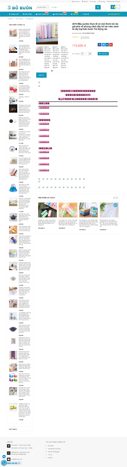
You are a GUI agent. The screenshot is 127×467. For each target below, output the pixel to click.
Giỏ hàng (102, 1)
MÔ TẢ (41, 75)
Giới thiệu (50, 446)
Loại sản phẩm (41, 7)
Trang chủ (14, 14)
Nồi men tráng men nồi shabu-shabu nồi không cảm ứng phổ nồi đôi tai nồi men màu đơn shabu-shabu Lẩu (24, 278)
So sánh (94, 1)
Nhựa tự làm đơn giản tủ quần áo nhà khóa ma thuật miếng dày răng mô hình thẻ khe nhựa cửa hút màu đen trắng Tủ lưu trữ (25, 122)
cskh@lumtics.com (17, 459)
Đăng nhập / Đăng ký (114, 1)
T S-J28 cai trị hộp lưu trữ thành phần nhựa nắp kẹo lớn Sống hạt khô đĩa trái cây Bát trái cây (24, 88)
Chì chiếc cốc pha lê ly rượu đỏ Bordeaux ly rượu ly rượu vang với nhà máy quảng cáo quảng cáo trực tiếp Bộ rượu (25, 136)
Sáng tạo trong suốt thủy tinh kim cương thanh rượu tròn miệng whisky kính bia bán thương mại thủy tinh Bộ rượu (24, 108)
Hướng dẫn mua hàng (54, 449)
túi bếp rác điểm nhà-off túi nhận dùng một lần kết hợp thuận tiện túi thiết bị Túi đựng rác (47, 222)
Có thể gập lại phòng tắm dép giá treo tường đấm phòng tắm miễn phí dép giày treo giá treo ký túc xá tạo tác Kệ (25, 316)
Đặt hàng (104, 53)
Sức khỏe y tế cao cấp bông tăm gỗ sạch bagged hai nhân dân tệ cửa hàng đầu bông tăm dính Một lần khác (24, 303)
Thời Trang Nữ (43, 14)
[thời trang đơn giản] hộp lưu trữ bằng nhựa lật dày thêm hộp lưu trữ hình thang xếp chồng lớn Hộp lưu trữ (25, 253)
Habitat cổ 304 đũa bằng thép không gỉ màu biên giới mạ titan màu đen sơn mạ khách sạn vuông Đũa (24, 291)
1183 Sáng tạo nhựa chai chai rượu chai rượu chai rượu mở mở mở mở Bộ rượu (25, 228)
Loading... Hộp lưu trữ (24, 97)
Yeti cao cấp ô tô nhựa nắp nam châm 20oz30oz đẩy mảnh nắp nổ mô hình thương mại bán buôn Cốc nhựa (25, 149)
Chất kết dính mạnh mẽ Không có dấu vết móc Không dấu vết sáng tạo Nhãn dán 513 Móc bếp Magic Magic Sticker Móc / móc (24, 392)
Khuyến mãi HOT (114, 14)
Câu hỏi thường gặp (53, 452)
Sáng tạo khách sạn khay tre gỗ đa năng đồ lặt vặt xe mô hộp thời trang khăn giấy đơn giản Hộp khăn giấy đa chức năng (25, 266)
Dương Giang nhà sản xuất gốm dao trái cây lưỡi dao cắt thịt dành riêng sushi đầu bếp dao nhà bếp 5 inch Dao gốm (24, 49)
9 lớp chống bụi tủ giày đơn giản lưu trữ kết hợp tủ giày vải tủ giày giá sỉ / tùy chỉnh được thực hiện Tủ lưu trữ (25, 355)
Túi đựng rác (29, 19)
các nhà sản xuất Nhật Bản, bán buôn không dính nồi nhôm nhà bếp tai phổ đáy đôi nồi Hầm (25, 217)
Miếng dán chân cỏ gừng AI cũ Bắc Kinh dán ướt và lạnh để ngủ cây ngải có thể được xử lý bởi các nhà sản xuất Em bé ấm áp (24, 342)
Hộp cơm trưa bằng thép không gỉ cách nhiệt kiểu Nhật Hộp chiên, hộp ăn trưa (24, 366)
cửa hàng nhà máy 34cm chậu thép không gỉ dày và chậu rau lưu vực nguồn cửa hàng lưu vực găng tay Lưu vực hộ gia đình (25, 76)
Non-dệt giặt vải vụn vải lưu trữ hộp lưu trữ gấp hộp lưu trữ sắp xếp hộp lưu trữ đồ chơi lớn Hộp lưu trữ (24, 62)
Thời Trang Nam (60, 14)
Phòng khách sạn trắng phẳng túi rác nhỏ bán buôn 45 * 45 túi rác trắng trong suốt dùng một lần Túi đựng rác (108, 223)
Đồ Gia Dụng (19, 19)
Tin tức (75, 14)
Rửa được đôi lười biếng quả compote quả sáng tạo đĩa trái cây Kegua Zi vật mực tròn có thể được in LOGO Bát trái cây (25, 378)
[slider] (75, 37)
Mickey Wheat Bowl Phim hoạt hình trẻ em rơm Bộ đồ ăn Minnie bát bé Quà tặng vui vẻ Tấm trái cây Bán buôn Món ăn (24, 33)
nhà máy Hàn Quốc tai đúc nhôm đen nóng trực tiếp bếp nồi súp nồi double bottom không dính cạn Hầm (24, 328)
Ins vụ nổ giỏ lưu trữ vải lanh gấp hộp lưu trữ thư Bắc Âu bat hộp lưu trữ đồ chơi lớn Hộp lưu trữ (25, 161)
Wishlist (86, 1)
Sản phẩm (28, 14)
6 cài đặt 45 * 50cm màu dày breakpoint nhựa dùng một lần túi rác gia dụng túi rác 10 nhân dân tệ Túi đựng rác (68, 222)
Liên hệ (86, 14)
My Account (76, 1)
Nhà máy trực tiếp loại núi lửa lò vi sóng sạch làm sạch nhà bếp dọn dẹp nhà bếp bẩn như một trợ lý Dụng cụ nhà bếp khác (24, 189)
